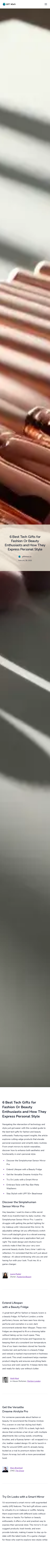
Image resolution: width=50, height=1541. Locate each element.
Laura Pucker (15, 1274)
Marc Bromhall (16, 1468)
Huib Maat (14, 1378)
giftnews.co (26, 556)
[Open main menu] (45, 4)
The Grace (19, 1470)
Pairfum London (33, 1381)
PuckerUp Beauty (24, 1277)
